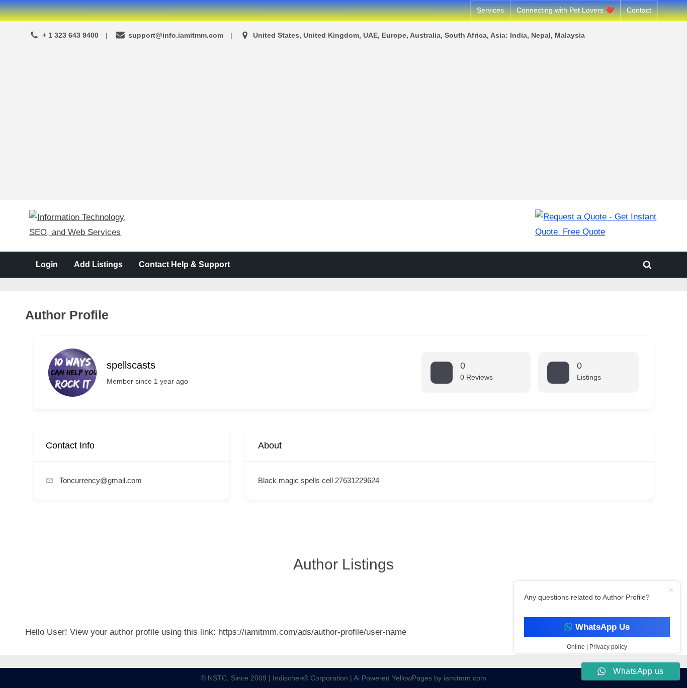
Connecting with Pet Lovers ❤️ (565, 10)
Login (47, 264)
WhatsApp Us (602, 627)
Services (490, 10)
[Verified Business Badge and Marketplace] (596, 225)
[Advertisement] (343, 121)
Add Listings (98, 264)
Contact (639, 10)
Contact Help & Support (184, 264)
